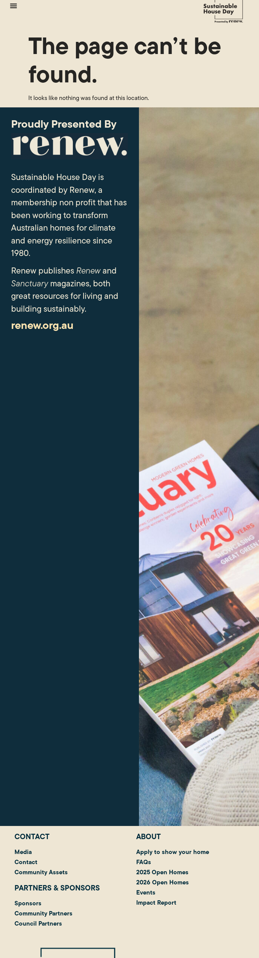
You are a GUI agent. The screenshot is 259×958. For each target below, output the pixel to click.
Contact (26, 861)
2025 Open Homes (162, 872)
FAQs (143, 861)
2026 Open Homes (162, 882)
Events (145, 892)
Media (23, 851)
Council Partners (38, 923)
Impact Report (156, 902)
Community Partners (44, 913)
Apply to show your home (172, 851)
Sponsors (28, 903)
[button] (13, 5)
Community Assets (41, 872)
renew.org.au (42, 325)
